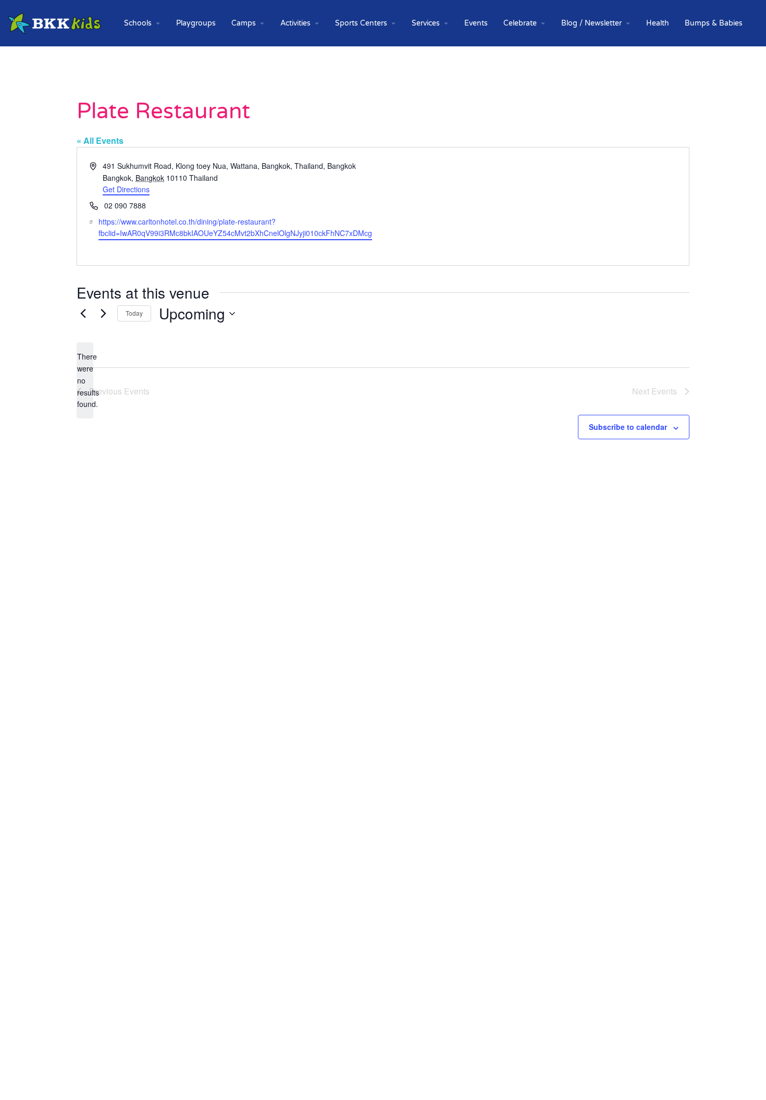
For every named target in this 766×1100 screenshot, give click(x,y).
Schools (138, 23)
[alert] (85, 380)
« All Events (100, 140)
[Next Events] (103, 313)
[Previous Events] (83, 313)
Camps (243, 23)
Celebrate (520, 23)
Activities (295, 23)
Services (426, 23)
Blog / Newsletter (591, 23)
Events (476, 23)
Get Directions (126, 189)
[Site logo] (55, 22)
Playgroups (196, 23)
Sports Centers (361, 23)
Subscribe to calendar (628, 427)
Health (657, 23)
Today (134, 312)
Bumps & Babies (714, 23)
